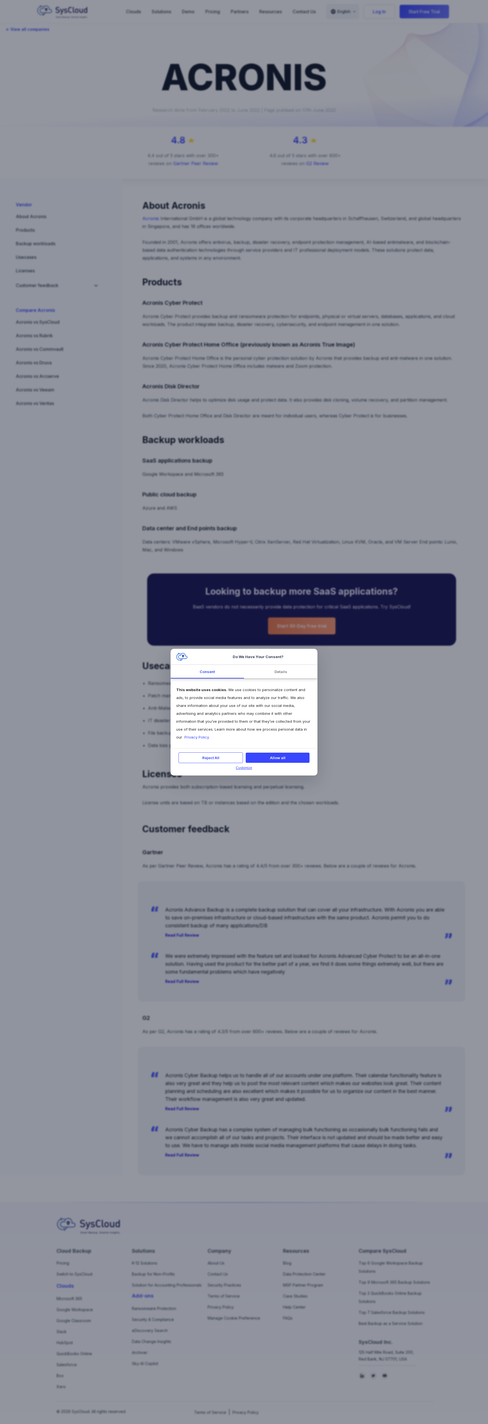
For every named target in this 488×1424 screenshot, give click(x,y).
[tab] (207, 671)
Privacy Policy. (196, 737)
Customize (244, 768)
